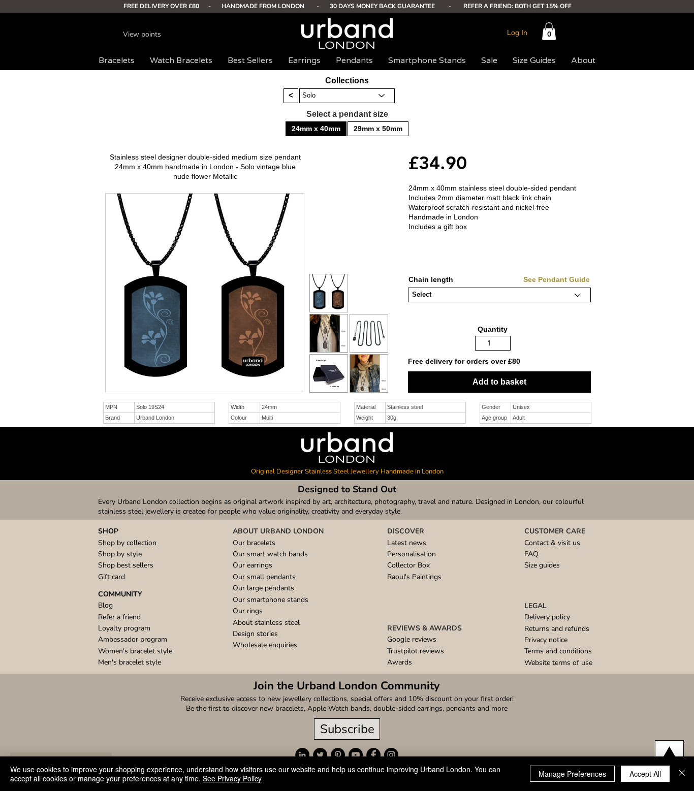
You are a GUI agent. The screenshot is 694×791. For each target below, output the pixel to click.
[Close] (682, 774)
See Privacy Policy (232, 778)
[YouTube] (356, 755)
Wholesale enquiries (265, 645)
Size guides (542, 565)
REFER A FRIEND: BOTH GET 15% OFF (517, 6)
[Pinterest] (338, 755)
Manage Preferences (572, 774)
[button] (549, 31)
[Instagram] (391, 755)
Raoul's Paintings (414, 577)
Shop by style (120, 554)
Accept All (645, 774)
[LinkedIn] (302, 755)
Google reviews (411, 639)
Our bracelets (254, 543)
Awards (399, 662)
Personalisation (411, 554)
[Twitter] (320, 755)
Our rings (248, 611)
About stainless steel (266, 622)
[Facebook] (373, 755)
